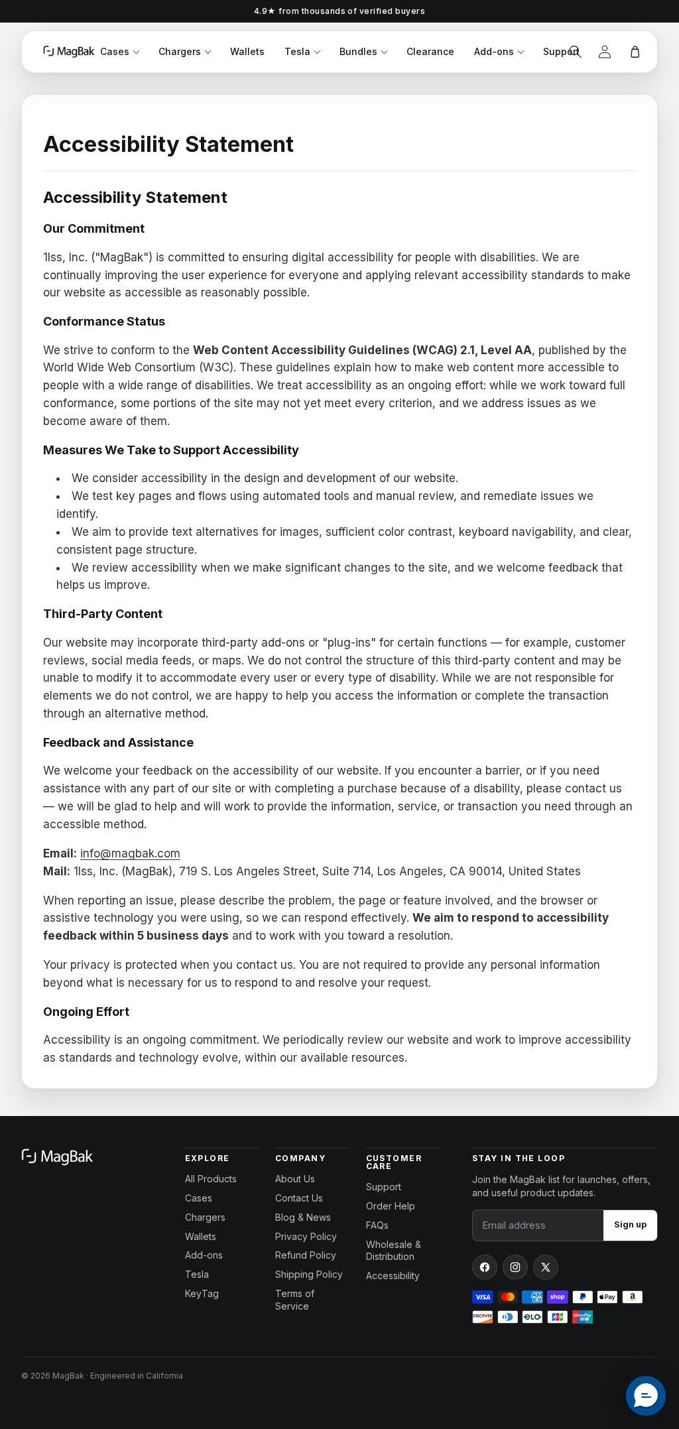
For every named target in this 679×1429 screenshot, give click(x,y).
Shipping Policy (309, 1274)
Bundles (358, 51)
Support (561, 51)
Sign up (630, 1224)
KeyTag (202, 1293)
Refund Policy (305, 1255)
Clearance (430, 51)
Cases (114, 51)
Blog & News (303, 1217)
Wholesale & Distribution (393, 1251)
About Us (295, 1178)
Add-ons (494, 51)
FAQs (377, 1225)
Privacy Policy (306, 1236)
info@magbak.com (130, 853)
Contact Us (299, 1198)
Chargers (179, 51)
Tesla (297, 51)
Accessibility (393, 1275)
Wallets (247, 51)
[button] (575, 51)
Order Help (390, 1206)
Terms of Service (294, 1300)
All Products (211, 1178)
